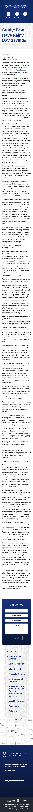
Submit (16, 638)
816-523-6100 (10, 771)
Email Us (17, 18)
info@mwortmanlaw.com (15, 781)
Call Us (8, 18)
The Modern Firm (25, 809)
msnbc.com (21, 70)
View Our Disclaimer (11, 806)
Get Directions (10, 776)
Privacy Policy (24, 806)
